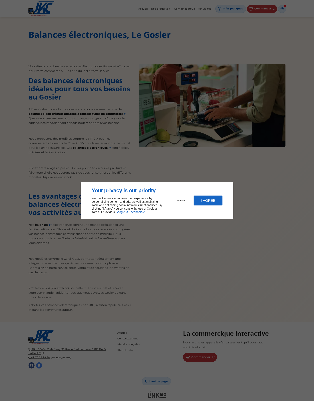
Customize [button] (180, 200)
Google (120, 212)
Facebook (135, 212)
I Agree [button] (208, 200)
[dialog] (157, 200)
